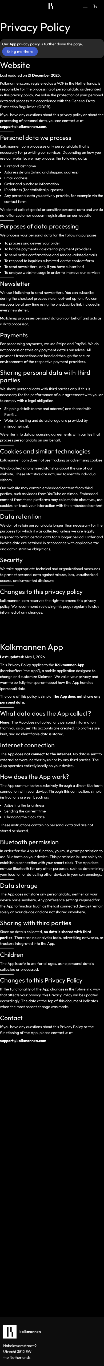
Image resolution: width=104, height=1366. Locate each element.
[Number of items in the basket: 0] (95, 6)
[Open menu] (85, 6)
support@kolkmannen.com (23, 1040)
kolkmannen (30, 1331)
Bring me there (20, 51)
